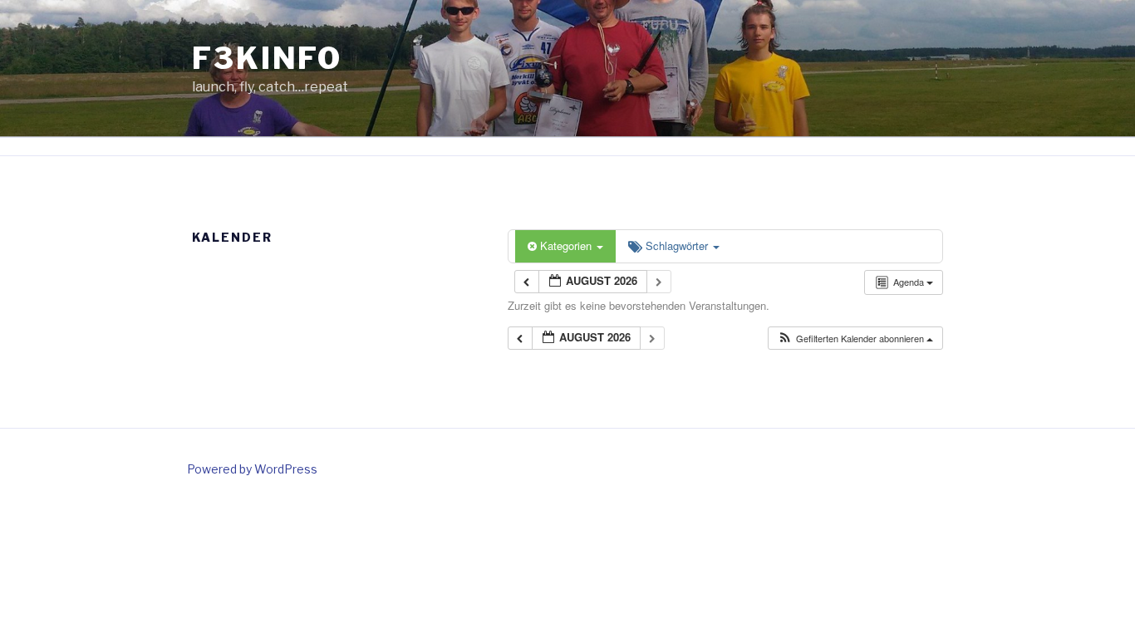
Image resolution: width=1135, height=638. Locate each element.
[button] (855, 338)
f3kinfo (267, 58)
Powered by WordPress (252, 469)
